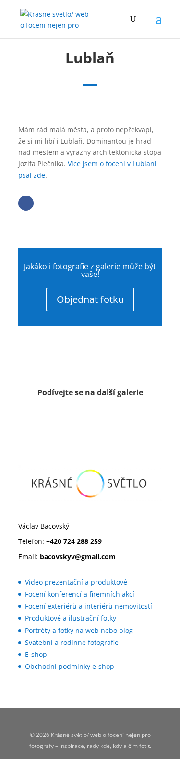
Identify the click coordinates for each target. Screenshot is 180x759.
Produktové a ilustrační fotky (70, 617)
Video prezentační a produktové (76, 581)
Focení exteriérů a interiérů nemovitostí (88, 605)
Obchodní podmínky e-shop (69, 666)
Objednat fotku (90, 299)
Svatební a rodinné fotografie (72, 642)
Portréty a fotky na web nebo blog (79, 630)
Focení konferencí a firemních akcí (79, 593)
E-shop (36, 654)
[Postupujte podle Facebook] (26, 203)
